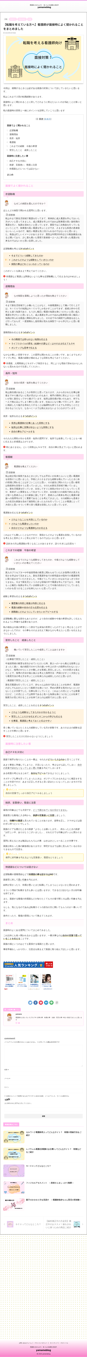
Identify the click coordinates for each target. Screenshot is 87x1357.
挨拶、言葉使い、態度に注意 (23, 165)
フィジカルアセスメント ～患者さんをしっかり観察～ (50, 1183)
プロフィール (64, 1343)
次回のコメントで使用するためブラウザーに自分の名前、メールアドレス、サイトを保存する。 (38, 1096)
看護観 (12, 142)
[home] (19, 1023)
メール (7, 1078)
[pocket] (41, 1003)
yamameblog (44, 7)
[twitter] (30, 1003)
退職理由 (13, 134)
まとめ (10, 174)
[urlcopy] (57, 1003)
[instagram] (17, 1023)
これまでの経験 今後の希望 (23, 146)
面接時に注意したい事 (17, 156)
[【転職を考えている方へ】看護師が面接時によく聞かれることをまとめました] (46, 1003)
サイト (6, 1087)
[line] (51, 1003)
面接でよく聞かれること (18, 125)
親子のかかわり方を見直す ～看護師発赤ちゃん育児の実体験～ (53, 1200)
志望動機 (13, 130)
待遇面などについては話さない (24, 168)
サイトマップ (54, 1343)
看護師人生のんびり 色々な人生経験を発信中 (43, 1347)
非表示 (48, 119)
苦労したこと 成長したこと (23, 150)
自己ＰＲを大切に (17, 161)
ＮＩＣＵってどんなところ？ (38, 1166)
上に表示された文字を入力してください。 (18, 1103)
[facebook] (35, 1003)
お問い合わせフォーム (25, 1343)
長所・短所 (14, 138)
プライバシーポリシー (40, 1343)
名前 (6, 1069)
